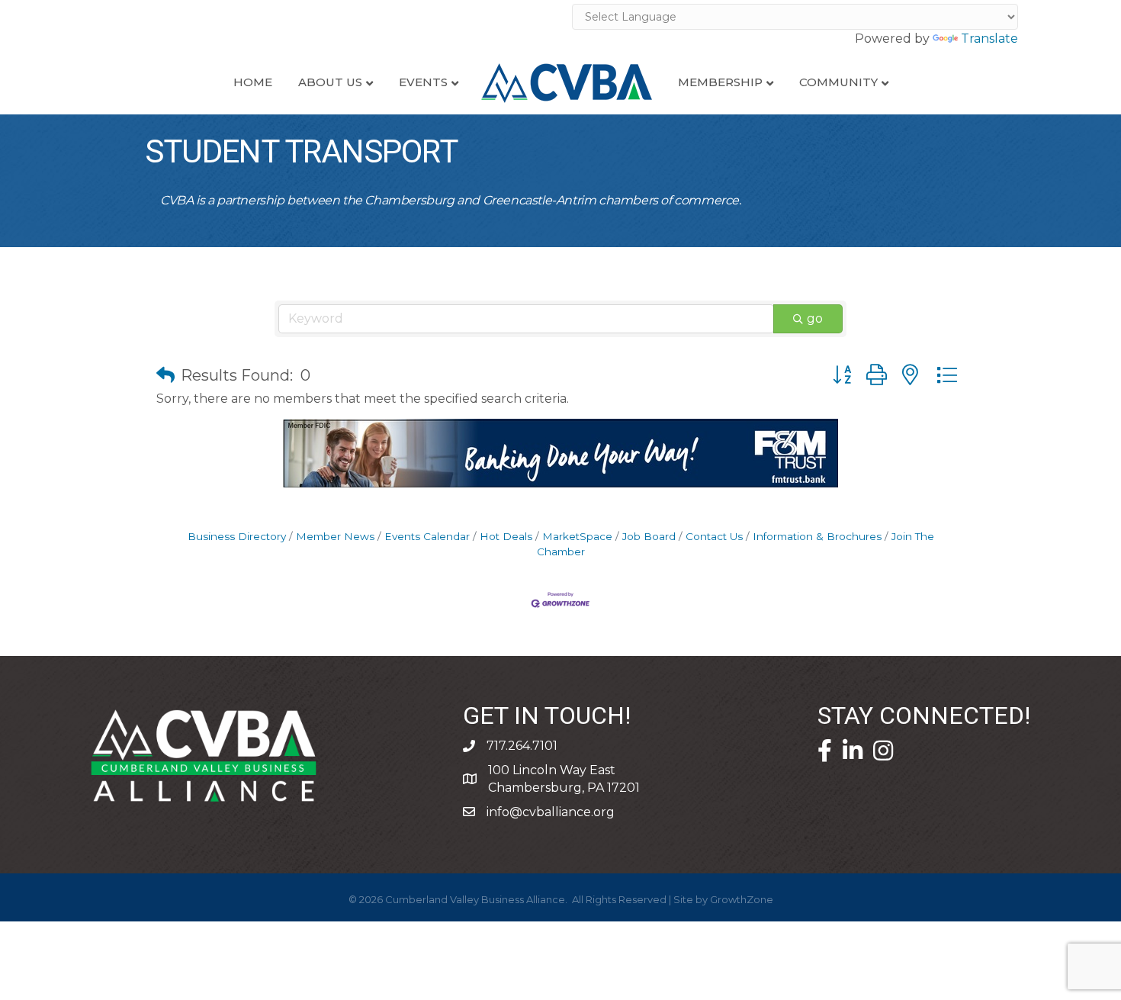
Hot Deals (506, 536)
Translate (989, 38)
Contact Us (714, 536)
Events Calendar (427, 536)
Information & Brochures (817, 536)
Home (252, 82)
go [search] (815, 318)
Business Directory (237, 536)
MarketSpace (577, 536)
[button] (165, 375)
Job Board (649, 536)
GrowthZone (741, 899)
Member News (335, 536)
